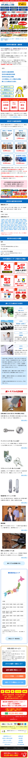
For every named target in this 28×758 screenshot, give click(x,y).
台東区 (20, 219)
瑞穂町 (15, 229)
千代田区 (3, 219)
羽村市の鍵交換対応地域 (8, 74)
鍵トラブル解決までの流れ (9, 81)
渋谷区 (21, 221)
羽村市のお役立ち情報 (8, 76)
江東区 (2, 221)
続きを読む (24, 420)
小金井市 (20, 225)
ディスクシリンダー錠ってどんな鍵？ (10, 441)
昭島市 (8, 225)
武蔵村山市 (15, 228)
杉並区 (2, 222)
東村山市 (6, 226)
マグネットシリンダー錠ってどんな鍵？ (11, 468)
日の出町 (20, 229)
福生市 (19, 226)
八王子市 (11, 223)
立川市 (15, 223)
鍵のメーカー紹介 (7, 740)
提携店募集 (20, 742)
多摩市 (20, 228)
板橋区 (16, 222)
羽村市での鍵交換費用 (8, 72)
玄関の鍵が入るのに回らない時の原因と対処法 (12, 413)
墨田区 (24, 219)
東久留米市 (9, 228)
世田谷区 (18, 221)
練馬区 (20, 222)
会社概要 (21, 740)
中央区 (6, 219)
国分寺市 (11, 226)
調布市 (12, 225)
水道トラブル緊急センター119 (14, 682)
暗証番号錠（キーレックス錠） (8, 496)
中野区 (25, 221)
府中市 (5, 225)
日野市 (2, 226)
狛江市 (22, 226)
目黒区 (9, 221)
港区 (10, 219)
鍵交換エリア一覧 (19, 38)
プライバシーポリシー (7, 742)
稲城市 (23, 228)
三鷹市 (23, 223)
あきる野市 (6, 229)
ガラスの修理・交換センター (14, 664)
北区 (10, 222)
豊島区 (6, 222)
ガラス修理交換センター (15, 117)
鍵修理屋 (3, 523)
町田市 (16, 225)
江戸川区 (6, 223)
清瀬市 (5, 228)
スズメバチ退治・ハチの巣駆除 (14, 676)
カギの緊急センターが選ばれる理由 (11, 79)
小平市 (24, 225)
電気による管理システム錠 (7, 550)
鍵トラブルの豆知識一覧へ (14, 563)
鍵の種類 (21, 738)
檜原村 (23, 229)
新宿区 (13, 219)
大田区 (13, 221)
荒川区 (13, 222)
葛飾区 (2, 223)
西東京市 (11, 229)
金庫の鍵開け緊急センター (14, 670)
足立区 (24, 222)
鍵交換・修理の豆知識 (7, 738)
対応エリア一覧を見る (14, 638)
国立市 (15, 226)
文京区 (17, 219)
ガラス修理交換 (20, 744)
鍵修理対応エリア (7, 736)
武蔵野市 (20, 223)
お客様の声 (20, 736)
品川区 (5, 221)
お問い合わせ (7, 744)
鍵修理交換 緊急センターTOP (7, 38)
